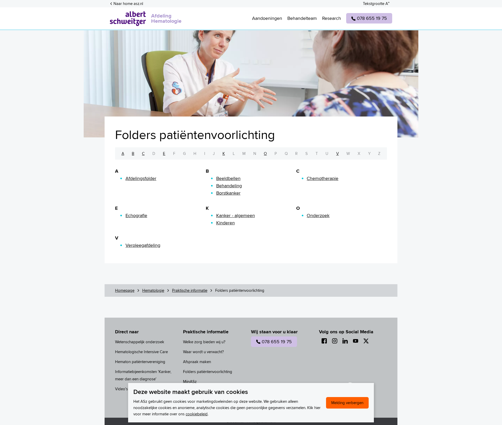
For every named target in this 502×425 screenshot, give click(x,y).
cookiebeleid (197, 414)
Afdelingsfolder (141, 178)
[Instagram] (334, 341)
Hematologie (153, 290)
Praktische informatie (189, 290)
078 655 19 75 (277, 341)
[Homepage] (128, 18)
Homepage (124, 290)
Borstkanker (228, 193)
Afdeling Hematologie (166, 18)
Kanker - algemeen (235, 215)
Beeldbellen (228, 178)
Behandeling (229, 185)
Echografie (136, 215)
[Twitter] (366, 341)
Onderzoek (318, 215)
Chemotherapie (322, 178)
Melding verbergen (347, 402)
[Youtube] (355, 341)
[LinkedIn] (345, 341)
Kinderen (225, 222)
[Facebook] (324, 341)
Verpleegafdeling (143, 245)
